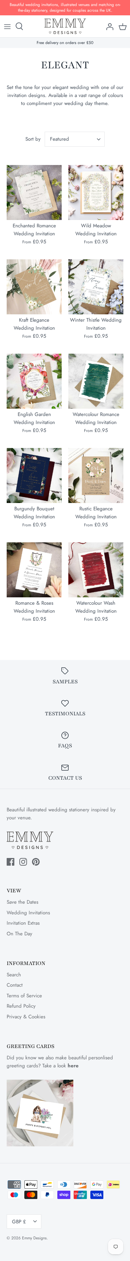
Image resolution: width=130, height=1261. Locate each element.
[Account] (108, 26)
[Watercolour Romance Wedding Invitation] (95, 381)
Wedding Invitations (28, 912)
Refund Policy (21, 1006)
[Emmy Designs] (65, 26)
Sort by (33, 139)
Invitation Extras (23, 923)
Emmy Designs (34, 1238)
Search (14, 974)
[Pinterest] (36, 862)
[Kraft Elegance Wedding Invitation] (34, 286)
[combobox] (75, 139)
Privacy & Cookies (26, 1016)
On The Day (19, 933)
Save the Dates (22, 902)
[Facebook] (10, 862)
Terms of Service (24, 995)
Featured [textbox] (59, 139)
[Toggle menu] (7, 26)
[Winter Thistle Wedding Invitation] (95, 286)
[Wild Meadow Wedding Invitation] (95, 192)
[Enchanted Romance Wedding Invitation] (34, 192)
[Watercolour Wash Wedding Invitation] (95, 569)
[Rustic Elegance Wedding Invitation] (95, 475)
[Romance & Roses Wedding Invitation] (34, 569)
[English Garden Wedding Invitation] (34, 381)
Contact (15, 985)
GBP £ (19, 1221)
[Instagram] (23, 862)
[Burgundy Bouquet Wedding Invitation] (34, 475)
